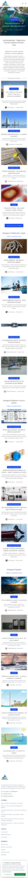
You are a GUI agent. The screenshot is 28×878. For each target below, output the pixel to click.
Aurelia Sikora (4, 832)
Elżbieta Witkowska (5, 834)
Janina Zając (4, 837)
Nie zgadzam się (8, 874)
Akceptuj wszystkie (20, 874)
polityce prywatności (6, 871)
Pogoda (14, 204)
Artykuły (4, 800)
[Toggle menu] (25, 3)
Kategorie (4, 841)
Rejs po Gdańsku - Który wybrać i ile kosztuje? (12, 803)
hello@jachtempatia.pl (8, 796)
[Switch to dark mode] (22, 3)
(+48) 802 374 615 (7, 793)
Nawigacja (3, 854)
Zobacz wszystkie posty (14, 236)
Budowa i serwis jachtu (13, 426)
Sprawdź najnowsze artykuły (14, 225)
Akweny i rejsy (14, 19)
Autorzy (3, 829)
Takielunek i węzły (14, 131)
